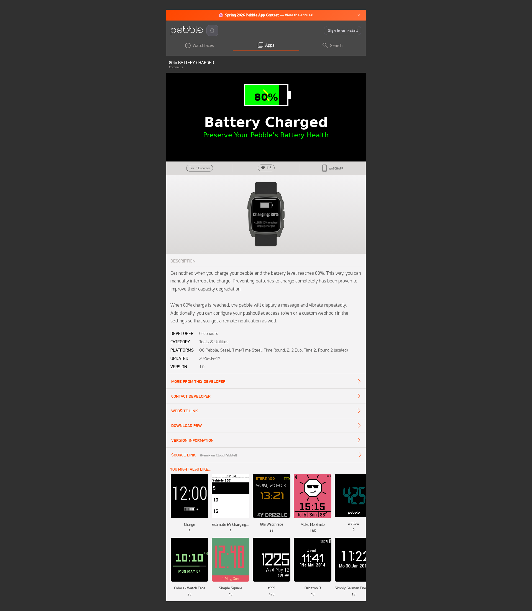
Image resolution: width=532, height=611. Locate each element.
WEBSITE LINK (184, 410)
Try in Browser (199, 168)
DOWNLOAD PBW (186, 425)
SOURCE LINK (183, 455)
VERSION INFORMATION (192, 440)
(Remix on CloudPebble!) (218, 455)
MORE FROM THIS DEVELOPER (198, 381)
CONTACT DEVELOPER (191, 396)
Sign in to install (343, 30)
